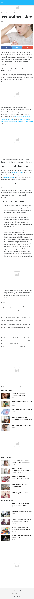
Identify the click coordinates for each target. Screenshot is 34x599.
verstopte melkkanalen (25, 121)
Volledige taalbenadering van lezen (22, 511)
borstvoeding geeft (17, 172)
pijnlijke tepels (24, 119)
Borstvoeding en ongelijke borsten (21, 425)
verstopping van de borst (9, 121)
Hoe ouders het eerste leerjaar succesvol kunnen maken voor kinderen (20, 505)
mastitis (4, 156)
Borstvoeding (9, 12)
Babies (3, 12)
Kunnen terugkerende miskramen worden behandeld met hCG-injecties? (21, 521)
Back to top (17, 590)
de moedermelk (9, 177)
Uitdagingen (17, 12)
